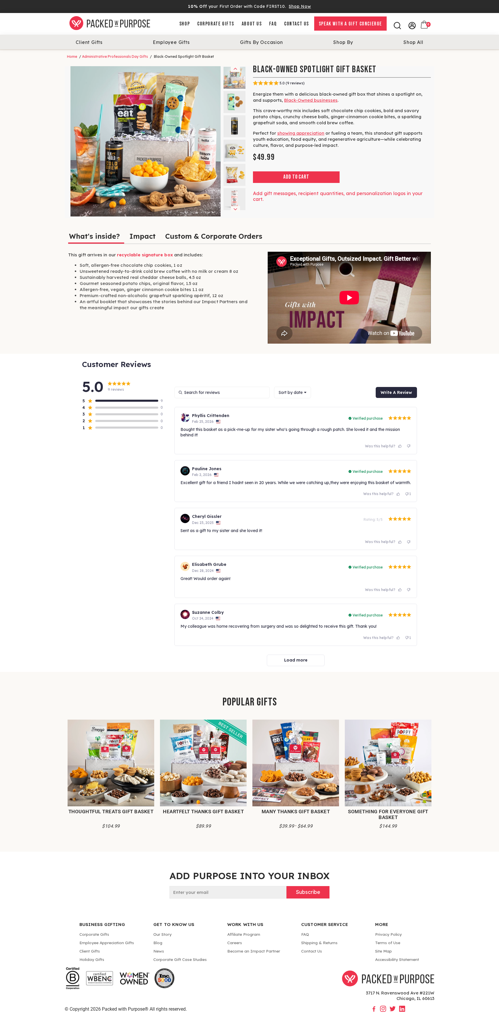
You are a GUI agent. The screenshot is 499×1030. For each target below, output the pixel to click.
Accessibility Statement (397, 959)
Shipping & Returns (319, 942)
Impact (142, 236)
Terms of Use (387, 942)
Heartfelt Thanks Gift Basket (203, 811)
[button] (120, 400)
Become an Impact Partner (253, 951)
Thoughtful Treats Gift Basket (111, 811)
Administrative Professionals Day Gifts (115, 56)
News (158, 951)
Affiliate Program (243, 934)
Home (72, 56)
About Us (252, 24)
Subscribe (308, 892)
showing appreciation (300, 133)
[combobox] (292, 392)
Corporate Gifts (215, 24)
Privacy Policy (388, 934)
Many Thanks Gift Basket (296, 811)
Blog (157, 942)
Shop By (343, 42)
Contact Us (296, 24)
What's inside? (94, 236)
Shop (184, 24)
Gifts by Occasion (261, 42)
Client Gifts (89, 42)
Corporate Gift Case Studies (180, 959)
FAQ (273, 24)
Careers (234, 942)
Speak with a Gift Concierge (350, 24)
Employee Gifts (171, 42)
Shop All (413, 42)
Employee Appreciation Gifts (106, 942)
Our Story (162, 934)
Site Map (383, 951)
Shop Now (300, 6)
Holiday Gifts (91, 959)
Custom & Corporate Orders (213, 236)
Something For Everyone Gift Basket (388, 814)
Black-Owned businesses (311, 100)
